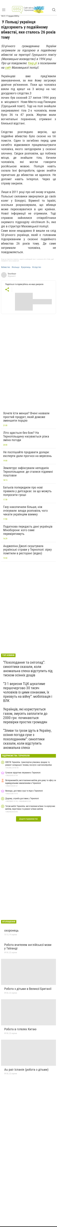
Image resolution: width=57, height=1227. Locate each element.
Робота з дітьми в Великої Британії (27, 989)
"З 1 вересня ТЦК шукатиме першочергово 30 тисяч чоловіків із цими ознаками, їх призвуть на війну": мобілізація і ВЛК (27, 692)
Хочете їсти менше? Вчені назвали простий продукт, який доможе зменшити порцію (26, 416)
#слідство (36, 267)
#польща (15, 267)
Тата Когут (12, 274)
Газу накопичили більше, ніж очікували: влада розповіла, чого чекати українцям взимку (25, 510)
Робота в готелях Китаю (20, 1029)
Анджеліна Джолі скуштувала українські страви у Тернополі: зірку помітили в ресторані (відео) (27, 549)
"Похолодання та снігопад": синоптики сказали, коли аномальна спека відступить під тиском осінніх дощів (27, 668)
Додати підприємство (28, 819)
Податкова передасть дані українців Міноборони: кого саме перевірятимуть (27, 530)
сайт (8, 67)
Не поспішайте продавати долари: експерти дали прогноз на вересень (27, 454)
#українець (26, 267)
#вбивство (5, 267)
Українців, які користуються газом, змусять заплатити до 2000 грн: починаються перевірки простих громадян (25, 715)
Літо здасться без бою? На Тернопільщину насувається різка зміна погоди (26, 436)
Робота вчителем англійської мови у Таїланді (27, 946)
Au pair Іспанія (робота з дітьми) (26, 1069)
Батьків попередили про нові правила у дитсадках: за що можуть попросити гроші (27, 491)
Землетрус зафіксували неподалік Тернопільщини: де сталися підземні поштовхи (28, 471)
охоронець (11, 930)
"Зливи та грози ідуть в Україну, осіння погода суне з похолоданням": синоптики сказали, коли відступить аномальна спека (27, 739)
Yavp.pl (32, 63)
